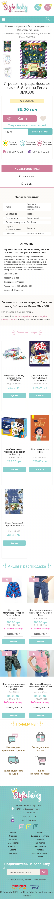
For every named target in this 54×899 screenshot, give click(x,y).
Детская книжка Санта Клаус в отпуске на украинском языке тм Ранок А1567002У (39, 381)
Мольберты (13, 843)
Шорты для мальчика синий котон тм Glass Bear (40, 612)
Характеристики (27, 168)
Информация (40, 846)
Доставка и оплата (40, 836)
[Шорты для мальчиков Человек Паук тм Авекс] (13, 589)
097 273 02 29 (41, 151)
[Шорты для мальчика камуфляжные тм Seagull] (13, 663)
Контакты (40, 843)
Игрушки (13, 839)
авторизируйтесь (24, 316)
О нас (40, 832)
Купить (14, 395)
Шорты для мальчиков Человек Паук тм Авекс (13, 612)
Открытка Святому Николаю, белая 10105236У (14, 378)
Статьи (40, 856)
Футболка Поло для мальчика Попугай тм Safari (40, 686)
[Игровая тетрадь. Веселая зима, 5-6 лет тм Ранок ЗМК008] (7, 46)
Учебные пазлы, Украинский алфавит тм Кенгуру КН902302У (14, 453)
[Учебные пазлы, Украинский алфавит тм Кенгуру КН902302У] (14, 428)
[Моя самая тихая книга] (39, 428)
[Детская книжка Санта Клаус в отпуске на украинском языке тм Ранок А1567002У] (39, 354)
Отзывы (26, 183)
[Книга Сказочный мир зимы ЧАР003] (14, 501)
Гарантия (40, 839)
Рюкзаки (13, 853)
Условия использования (39, 851)
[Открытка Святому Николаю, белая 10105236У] (14, 354)
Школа (13, 850)
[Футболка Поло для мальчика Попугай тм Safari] (40, 663)
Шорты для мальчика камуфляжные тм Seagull (14, 686)
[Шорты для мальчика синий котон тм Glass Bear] (40, 589)
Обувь (13, 832)
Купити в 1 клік (40, 131)
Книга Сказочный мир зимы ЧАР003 (14, 524)
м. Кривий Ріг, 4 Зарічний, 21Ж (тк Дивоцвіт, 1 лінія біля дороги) (28, 808)
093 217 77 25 (15, 151)
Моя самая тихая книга (40, 450)
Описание (26, 176)
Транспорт (13, 846)
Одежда (13, 836)
